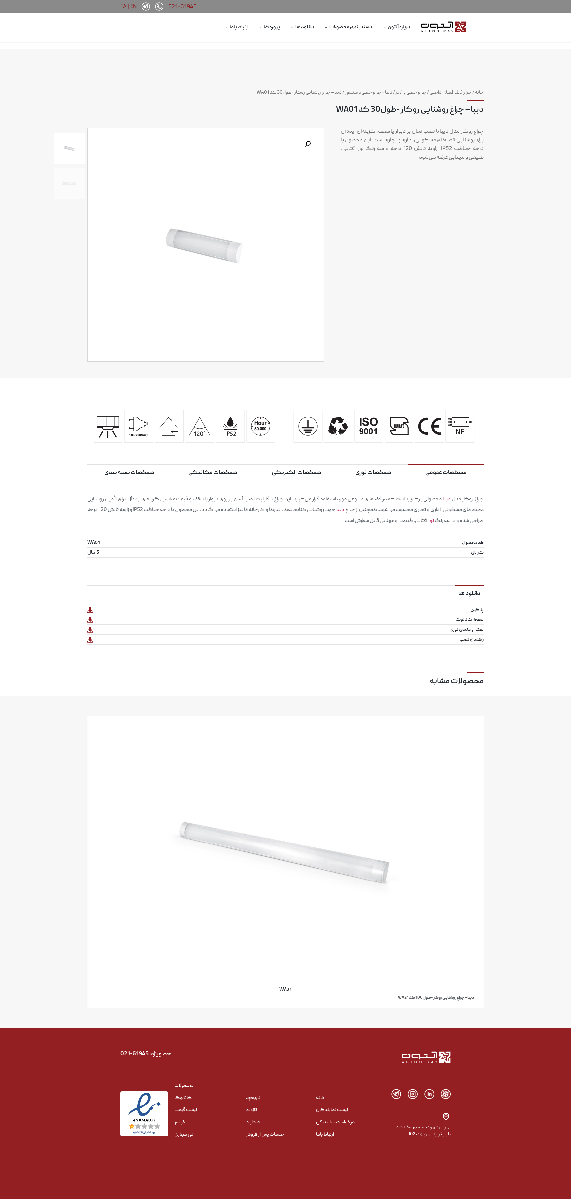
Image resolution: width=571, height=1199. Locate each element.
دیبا (447, 499)
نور (431, 521)
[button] (308, 144)
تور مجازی (183, 1134)
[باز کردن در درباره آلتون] (384, 27)
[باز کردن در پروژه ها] (260, 27)
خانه (479, 92)
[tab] (446, 472)
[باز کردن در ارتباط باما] (226, 27)
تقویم (181, 1122)
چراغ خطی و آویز (411, 92)
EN (133, 6)
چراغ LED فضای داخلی (451, 92)
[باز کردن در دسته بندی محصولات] (326, 27)
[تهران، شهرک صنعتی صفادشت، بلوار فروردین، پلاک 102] (446, 1116)
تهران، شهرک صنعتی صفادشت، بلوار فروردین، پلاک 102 (422, 1131)
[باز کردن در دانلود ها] (292, 27)
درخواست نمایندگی (335, 1122)
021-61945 (182, 7)
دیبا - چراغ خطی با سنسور (368, 92)
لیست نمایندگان (332, 1110)
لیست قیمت (185, 1110)
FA (123, 6)
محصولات (184, 1085)
